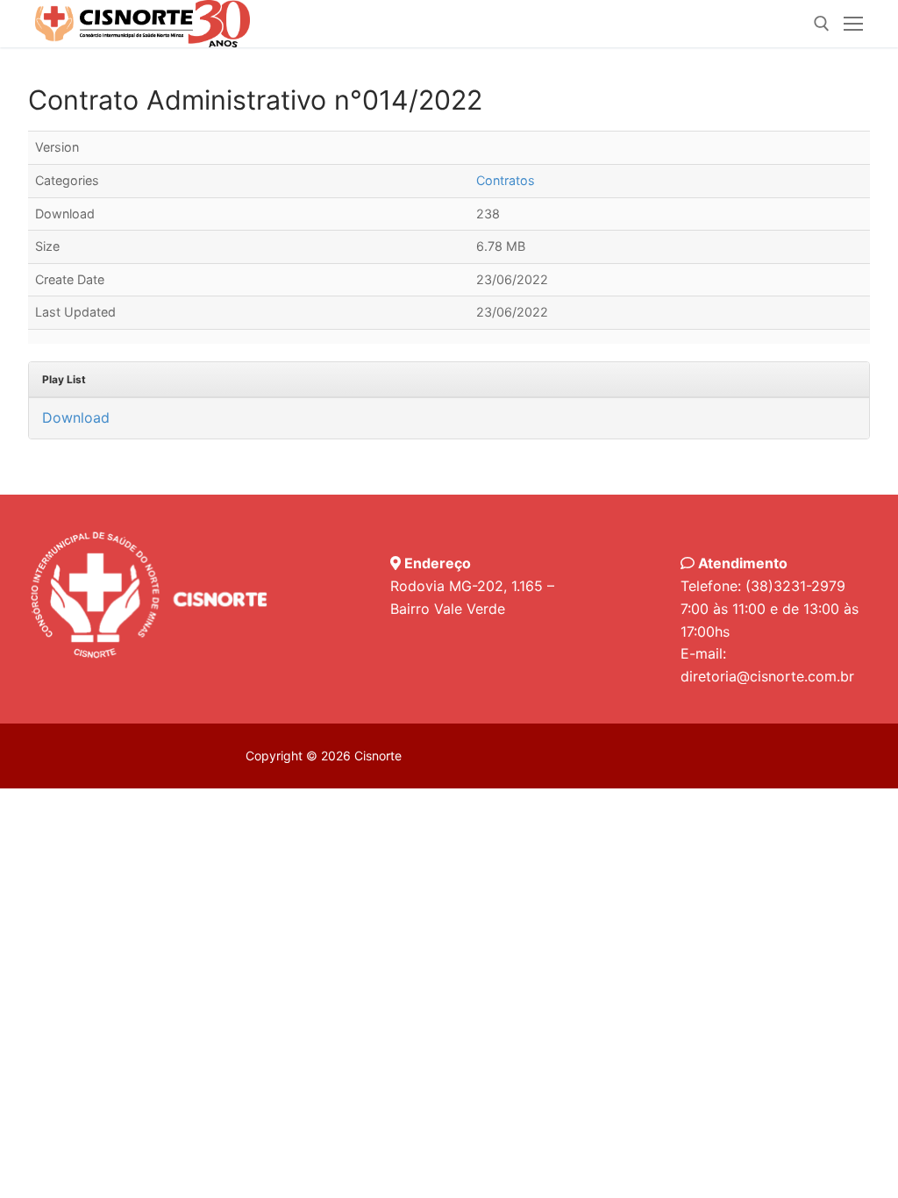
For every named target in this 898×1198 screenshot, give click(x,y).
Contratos (505, 180)
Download (76, 417)
